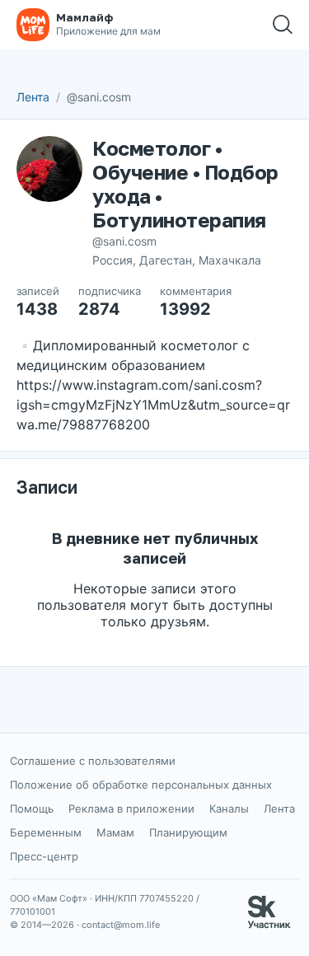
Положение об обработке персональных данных (141, 784)
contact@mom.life (121, 924)
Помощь (32, 808)
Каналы (229, 808)
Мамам (115, 832)
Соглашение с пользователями (93, 760)
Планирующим (188, 832)
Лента (32, 97)
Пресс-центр (44, 856)
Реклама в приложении (131, 808)
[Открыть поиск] (283, 25)
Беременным (46, 832)
